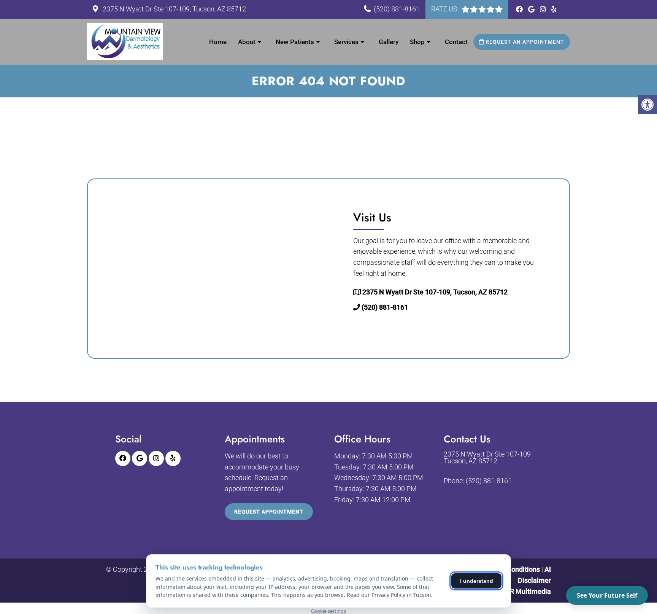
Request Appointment (268, 512)
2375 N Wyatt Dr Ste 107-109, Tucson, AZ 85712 (173, 9)
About (247, 42)
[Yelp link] (554, 9)
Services (346, 42)
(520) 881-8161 (397, 9)
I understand (476, 581)
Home (218, 42)
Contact (456, 42)
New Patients (295, 42)
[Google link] (532, 9)
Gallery (388, 42)
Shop (417, 42)
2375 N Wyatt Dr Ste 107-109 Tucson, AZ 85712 (487, 457)
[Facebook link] (520, 9)
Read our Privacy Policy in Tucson (389, 594)
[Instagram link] (543, 9)
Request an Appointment (524, 42)
